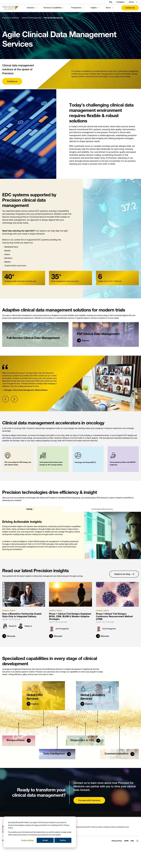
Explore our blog (122, 574)
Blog (110, 2)
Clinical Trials (8, 610)
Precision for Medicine (10, 18)
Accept (45, 840)
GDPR (126, 841)
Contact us (12, 81)
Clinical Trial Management (31, 18)
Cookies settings (27, 840)
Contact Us (130, 8)
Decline (63, 840)
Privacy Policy (117, 841)
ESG (132, 841)
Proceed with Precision (89, 800)
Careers (131, 2)
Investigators (120, 2)
